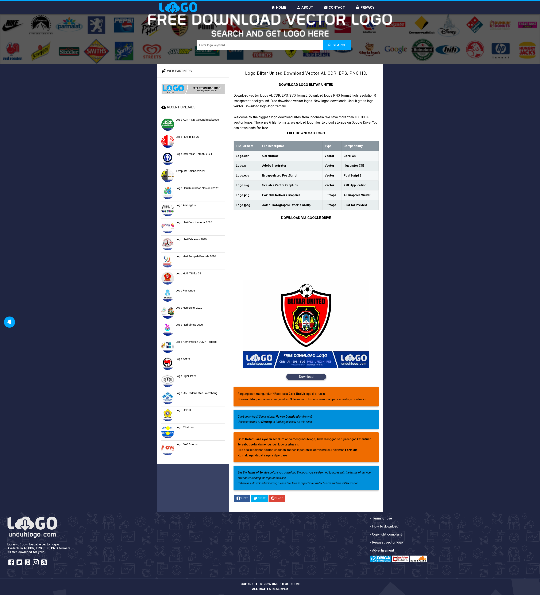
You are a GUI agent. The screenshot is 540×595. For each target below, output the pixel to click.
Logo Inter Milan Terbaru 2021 (194, 153)
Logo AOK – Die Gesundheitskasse (197, 119)
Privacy (367, 7)
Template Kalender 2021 (190, 171)
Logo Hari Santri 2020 (189, 307)
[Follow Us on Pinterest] (27, 565)
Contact (336, 7)
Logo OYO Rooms (187, 444)
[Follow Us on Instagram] (35, 565)
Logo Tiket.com (185, 427)
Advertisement (383, 550)
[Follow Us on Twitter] (19, 565)
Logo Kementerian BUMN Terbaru (196, 341)
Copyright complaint (387, 534)
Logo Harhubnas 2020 (189, 324)
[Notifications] (9, 322)
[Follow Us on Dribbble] (44, 565)
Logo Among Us (186, 205)
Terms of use (382, 518)
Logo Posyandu (185, 290)
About (307, 7)
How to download (385, 526)
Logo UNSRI (183, 410)
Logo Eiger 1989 (186, 376)
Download (306, 377)
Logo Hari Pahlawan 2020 (191, 239)
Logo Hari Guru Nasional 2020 (194, 222)
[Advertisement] (306, 250)
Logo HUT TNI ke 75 (188, 273)
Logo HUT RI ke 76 (187, 136)
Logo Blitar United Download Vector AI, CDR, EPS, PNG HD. (306, 73)
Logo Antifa (183, 358)
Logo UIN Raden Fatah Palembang (196, 393)
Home (280, 7)
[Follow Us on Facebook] (11, 565)
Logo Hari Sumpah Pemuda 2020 (196, 256)
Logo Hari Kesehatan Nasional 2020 (197, 188)
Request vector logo (387, 542)
